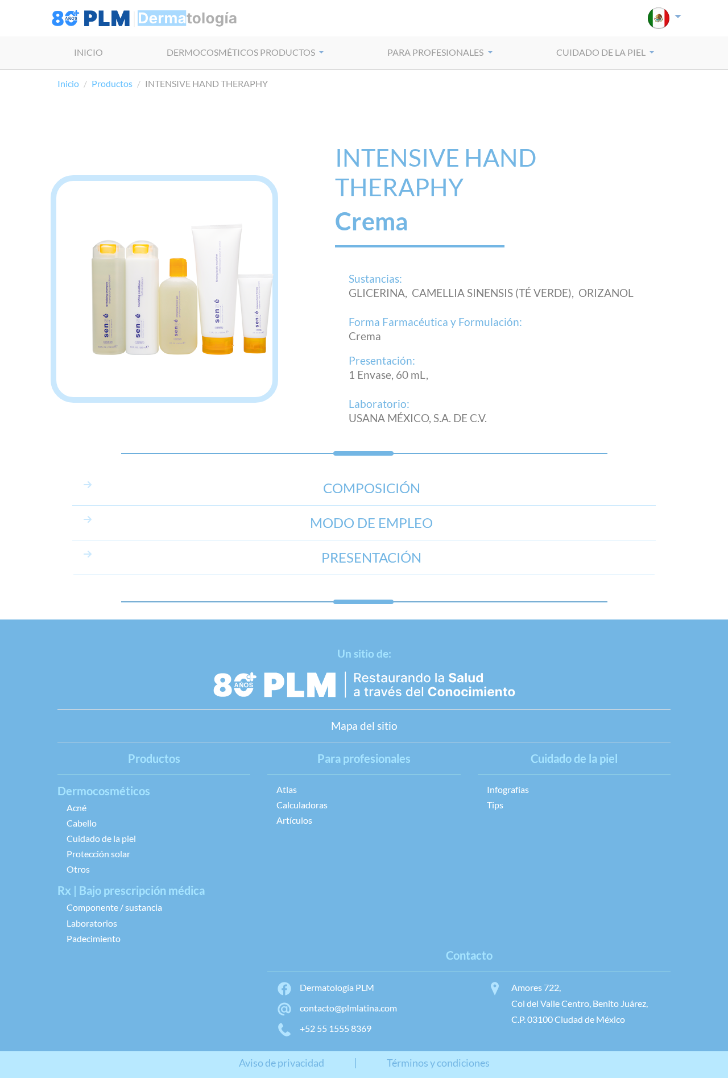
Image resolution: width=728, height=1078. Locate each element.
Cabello (82, 822)
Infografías (508, 789)
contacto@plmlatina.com (348, 1007)
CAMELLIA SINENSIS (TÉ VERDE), (495, 292)
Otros (78, 869)
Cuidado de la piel (101, 838)
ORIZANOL (606, 292)
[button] (664, 18)
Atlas (286, 789)
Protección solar (98, 853)
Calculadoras (302, 804)
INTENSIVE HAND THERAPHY (435, 172)
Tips (495, 804)
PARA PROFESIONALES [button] (436, 52)
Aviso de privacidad (281, 1063)
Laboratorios (92, 923)
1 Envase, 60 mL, (388, 374)
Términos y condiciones (438, 1063)
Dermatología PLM (337, 987)
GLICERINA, (380, 292)
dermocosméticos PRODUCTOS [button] (242, 52)
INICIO (88, 52)
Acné (76, 807)
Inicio (68, 83)
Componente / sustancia (114, 907)
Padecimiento (94, 938)
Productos (112, 83)
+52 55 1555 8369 (335, 1028)
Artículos (294, 820)
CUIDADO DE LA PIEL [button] (601, 52)
